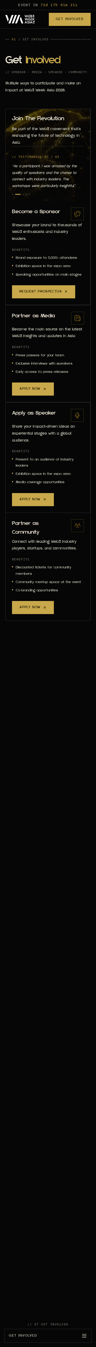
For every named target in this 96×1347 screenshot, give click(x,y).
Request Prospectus (40, 291)
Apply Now (30, 388)
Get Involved (70, 19)
